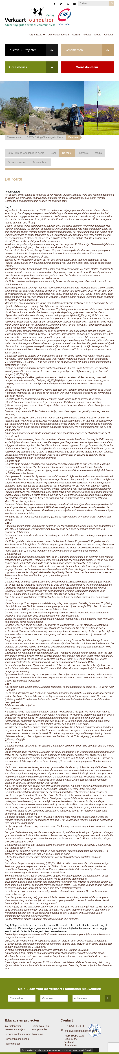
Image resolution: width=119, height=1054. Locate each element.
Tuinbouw (37, 1034)
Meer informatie (85, 1050)
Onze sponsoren (17, 162)
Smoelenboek (40, 162)
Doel (53, 153)
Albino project (12, 1043)
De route (73, 137)
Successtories (17, 67)
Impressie (83, 153)
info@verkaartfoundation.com (80, 1031)
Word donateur (87, 67)
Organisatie (36, 34)
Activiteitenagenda (58, 34)
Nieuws (87, 34)
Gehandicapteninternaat (18, 1034)
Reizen (76, 34)
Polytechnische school (17, 1039)
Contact (108, 34)
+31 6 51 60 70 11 (74, 1026)
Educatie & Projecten (22, 50)
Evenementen (73, 50)
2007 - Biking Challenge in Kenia (45, 137)
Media (97, 34)
